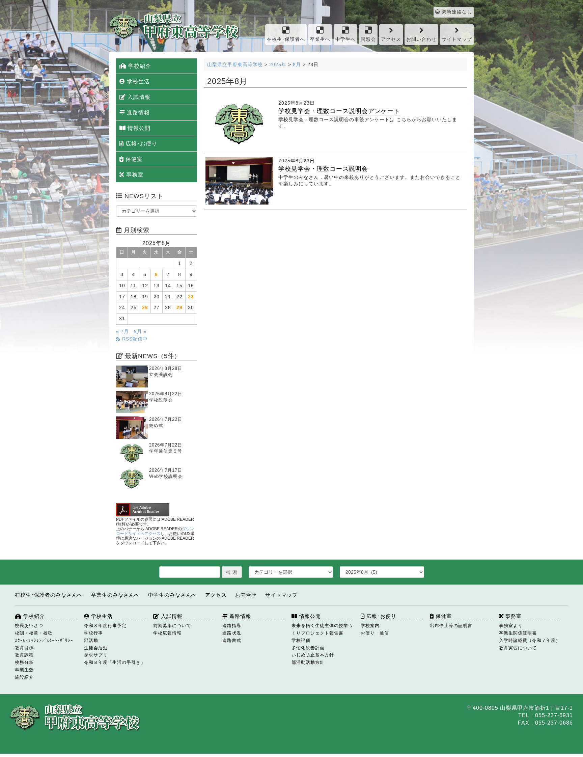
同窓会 (368, 39)
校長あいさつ (29, 625)
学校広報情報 (167, 633)
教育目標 (24, 647)
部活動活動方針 (308, 662)
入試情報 (138, 97)
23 (191, 296)
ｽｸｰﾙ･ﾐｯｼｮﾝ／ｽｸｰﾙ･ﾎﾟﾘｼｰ (44, 640)
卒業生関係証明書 (518, 633)
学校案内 (370, 625)
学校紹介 (139, 66)
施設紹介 (24, 677)
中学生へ (345, 39)
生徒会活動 (96, 647)
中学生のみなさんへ (172, 595)
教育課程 (24, 654)
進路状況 (231, 633)
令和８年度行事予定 (105, 625)
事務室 (133, 175)
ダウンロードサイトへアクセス (155, 531)
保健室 (133, 159)
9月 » (140, 331)
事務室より (511, 625)
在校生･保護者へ (286, 39)
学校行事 (93, 633)
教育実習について (518, 647)
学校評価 (301, 640)
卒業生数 (24, 669)
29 (179, 307)
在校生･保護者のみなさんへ (49, 595)
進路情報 (137, 112)
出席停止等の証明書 (451, 625)
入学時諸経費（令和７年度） (529, 640)
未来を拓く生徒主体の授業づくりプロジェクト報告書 (322, 629)
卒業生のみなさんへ (115, 595)
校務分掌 (24, 662)
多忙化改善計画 (308, 647)
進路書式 (231, 640)
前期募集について (172, 625)
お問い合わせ (421, 39)
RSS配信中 (134, 339)
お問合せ (246, 595)
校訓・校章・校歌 (34, 633)
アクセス (391, 39)
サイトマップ (457, 39)
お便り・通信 (375, 633)
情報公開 (138, 128)
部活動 (91, 640)
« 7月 (122, 331)
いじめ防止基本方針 (313, 654)
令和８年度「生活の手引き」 (114, 662)
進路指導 (231, 625)
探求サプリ (96, 654)
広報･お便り (140, 143)
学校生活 (137, 81)
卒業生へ (320, 39)
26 (145, 307)
